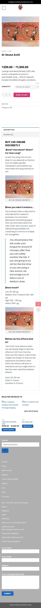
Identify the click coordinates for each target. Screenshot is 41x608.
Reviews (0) (8, 135)
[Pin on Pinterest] (20, 113)
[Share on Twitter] (12, 113)
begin (21, 349)
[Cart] (38, 8)
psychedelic (20, 228)
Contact (5, 496)
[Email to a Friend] (16, 113)
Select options (8, 429)
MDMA (5, 483)
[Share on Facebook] (8, 113)
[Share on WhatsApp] (4, 113)
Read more (28, 426)
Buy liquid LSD (27, 422)
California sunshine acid (9, 423)
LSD (10, 51)
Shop (4, 466)
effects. (8, 372)
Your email (6, 557)
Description (9, 130)
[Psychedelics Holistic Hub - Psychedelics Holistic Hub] (20, 8)
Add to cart (22, 95)
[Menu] (4, 8)
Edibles (5, 475)
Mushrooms (7, 470)
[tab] (20, 129)
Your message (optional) (13, 574)
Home (4, 51)
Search (5, 440)
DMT (4, 492)
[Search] (5, 450)
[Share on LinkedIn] (24, 113)
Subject (5, 565)
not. (7, 171)
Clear (37, 83)
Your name (6, 548)
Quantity (6, 86)
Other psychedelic (10, 479)
